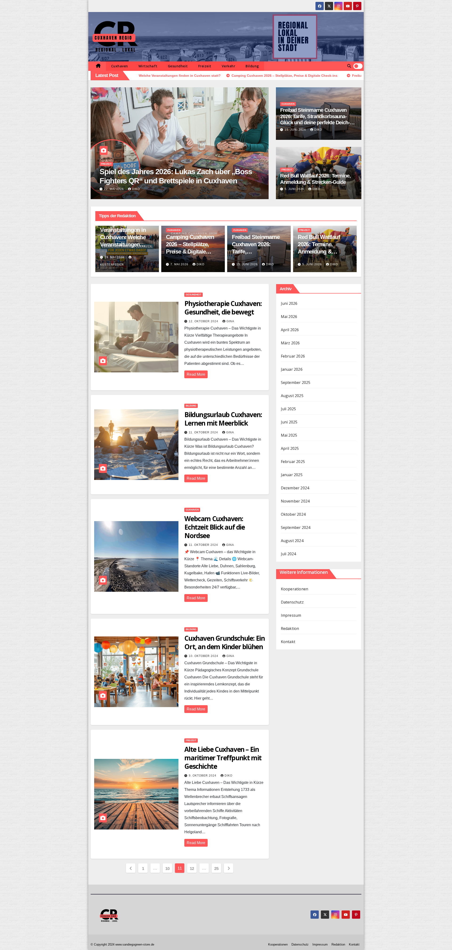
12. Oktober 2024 (204, 321)
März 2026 (290, 343)
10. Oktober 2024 (204, 656)
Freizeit (204, 66)
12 (192, 868)
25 (216, 868)
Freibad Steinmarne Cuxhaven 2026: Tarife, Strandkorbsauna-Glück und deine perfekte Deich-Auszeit (315, 119)
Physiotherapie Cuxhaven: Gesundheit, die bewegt (223, 307)
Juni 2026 (289, 303)
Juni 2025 (289, 422)
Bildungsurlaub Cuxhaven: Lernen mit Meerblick (223, 418)
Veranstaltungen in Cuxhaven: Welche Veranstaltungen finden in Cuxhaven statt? (123, 244)
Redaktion (290, 628)
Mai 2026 (289, 316)
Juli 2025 (288, 408)
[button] (349, 66)
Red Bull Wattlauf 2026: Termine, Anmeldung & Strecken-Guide (315, 179)
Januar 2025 (292, 474)
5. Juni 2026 (295, 189)
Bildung (252, 66)
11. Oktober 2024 (204, 432)
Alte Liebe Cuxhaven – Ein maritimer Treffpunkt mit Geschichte (222, 758)
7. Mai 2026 (179, 264)
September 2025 (296, 382)
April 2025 (290, 448)
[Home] (98, 66)
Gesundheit (178, 66)
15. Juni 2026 (296, 129)
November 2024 (295, 501)
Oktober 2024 (293, 514)
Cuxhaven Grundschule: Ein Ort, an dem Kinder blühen (224, 642)
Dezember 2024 (295, 488)
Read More (196, 374)
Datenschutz (292, 602)
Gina (230, 321)
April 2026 (290, 329)
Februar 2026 (293, 356)
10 (167, 868)
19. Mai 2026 (123, 189)
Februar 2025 (293, 461)
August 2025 (292, 395)
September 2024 (296, 527)
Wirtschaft (147, 66)
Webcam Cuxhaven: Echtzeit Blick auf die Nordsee (214, 527)
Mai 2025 (289, 435)
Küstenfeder (153, 189)
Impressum (291, 615)
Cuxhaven (119, 66)
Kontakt (288, 641)
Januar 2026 (292, 369)
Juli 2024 (288, 553)
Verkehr (228, 66)
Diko (318, 129)
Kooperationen (294, 589)
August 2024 (292, 540)
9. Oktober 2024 (203, 775)
